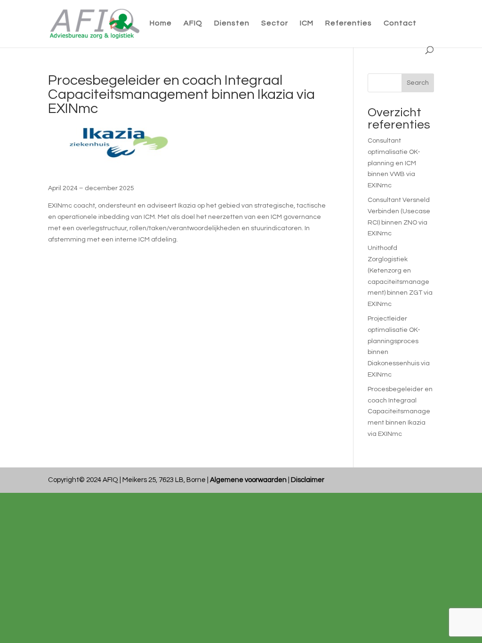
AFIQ (193, 23)
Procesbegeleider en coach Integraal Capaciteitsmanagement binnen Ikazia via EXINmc (400, 411)
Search (418, 83)
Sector (274, 23)
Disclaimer (307, 479)
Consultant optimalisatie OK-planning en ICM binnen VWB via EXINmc (394, 163)
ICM (306, 23)
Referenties (348, 23)
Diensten (231, 23)
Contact (400, 23)
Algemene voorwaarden (248, 479)
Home (161, 23)
